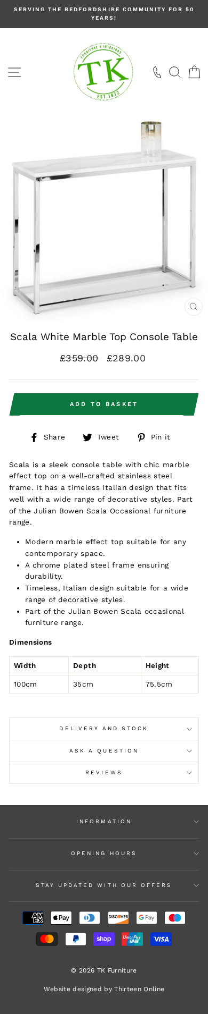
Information (104, 821)
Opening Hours (104, 853)
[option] (104, 14)
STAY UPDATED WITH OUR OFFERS (104, 885)
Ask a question (104, 751)
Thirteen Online (139, 989)
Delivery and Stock (103, 728)
